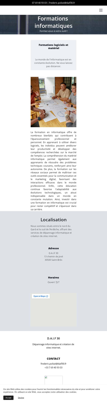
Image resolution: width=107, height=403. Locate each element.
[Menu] (101, 10)
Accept (8, 398)
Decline (21, 398)
